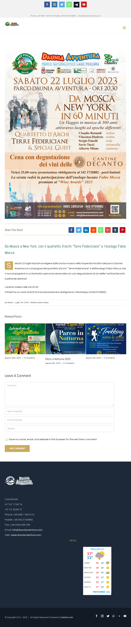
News (46, 303)
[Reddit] (93, 230)
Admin (10, 303)
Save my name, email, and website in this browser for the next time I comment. (53, 439)
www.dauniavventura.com (26, 535)
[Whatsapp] (100, 230)
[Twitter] (79, 230)
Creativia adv (67, 617)
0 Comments (28, 363)
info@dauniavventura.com (89, 16)
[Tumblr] (115, 230)
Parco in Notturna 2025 (17, 359)
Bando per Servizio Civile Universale (105, 359)
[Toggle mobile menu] (124, 28)
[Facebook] (71, 230)
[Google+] (108, 230)
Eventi (40, 303)
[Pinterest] (122, 230)
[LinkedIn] (86, 230)
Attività (33, 303)
